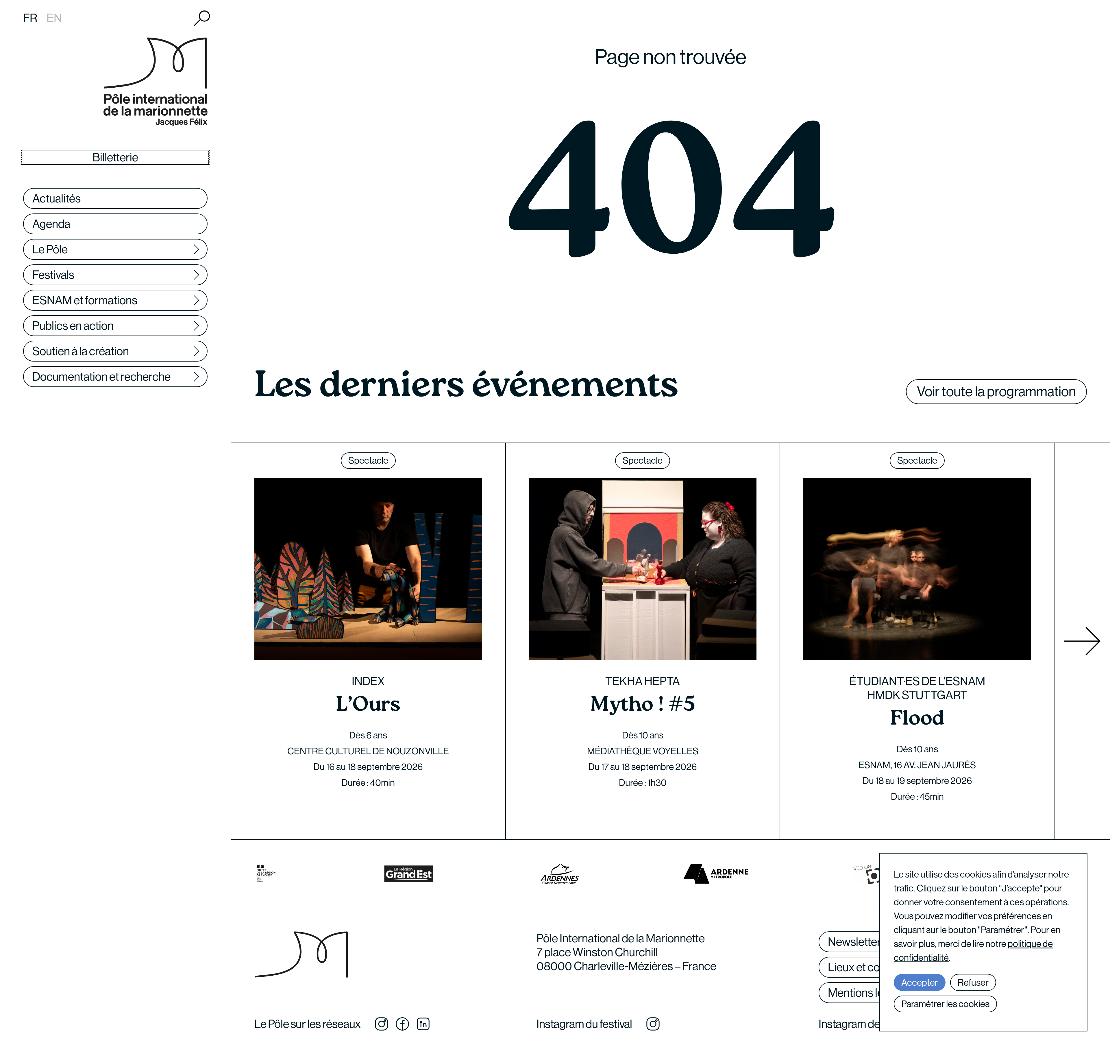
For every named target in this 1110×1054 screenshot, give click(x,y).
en (54, 18)
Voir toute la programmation (996, 391)
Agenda (51, 224)
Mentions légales (868, 992)
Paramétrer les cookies (945, 1004)
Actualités (56, 198)
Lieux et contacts (869, 967)
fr (30, 18)
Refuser (973, 982)
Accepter (919, 982)
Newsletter (854, 941)
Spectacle (368, 460)
